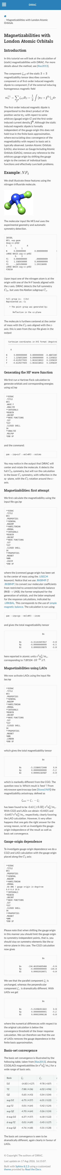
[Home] (5, 16)
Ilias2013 (43, 66)
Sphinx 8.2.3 (22, 1166)
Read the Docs (33, 1169)
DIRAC (32, 5)
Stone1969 (44, 789)
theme (7, 1169)
